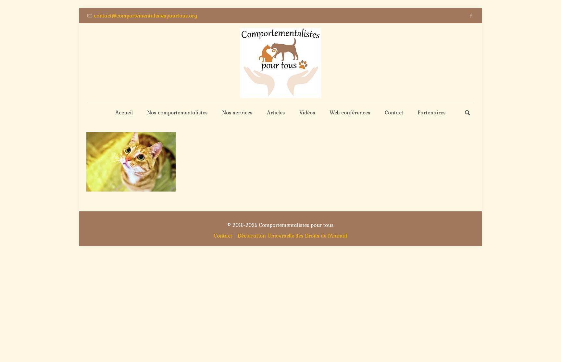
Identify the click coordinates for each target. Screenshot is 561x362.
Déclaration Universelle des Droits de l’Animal (292, 236)
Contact (223, 236)
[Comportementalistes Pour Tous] (280, 63)
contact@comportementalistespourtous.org (145, 16)
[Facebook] (471, 16)
